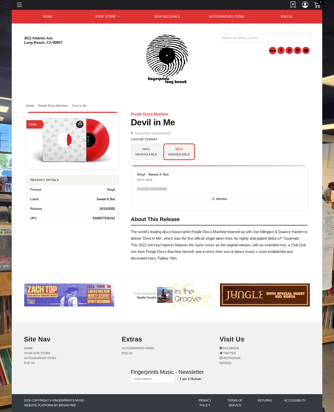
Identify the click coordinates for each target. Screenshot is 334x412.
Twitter (229, 353)
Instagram (231, 358)
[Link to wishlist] (293, 6)
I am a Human (190, 379)
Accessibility (295, 400)
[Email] (306, 50)
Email (227, 363)
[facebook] (281, 50)
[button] (107, 16)
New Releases (167, 16)
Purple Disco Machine (53, 105)
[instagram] (297, 50)
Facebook (231, 348)
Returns (265, 400)
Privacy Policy (205, 403)
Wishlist (221, 199)
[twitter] (289, 50)
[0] (317, 5)
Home (30, 105)
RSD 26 (286, 16)
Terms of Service (234, 403)
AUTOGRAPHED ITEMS (227, 16)
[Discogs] (272, 50)
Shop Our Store (37, 353)
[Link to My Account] (305, 6)
